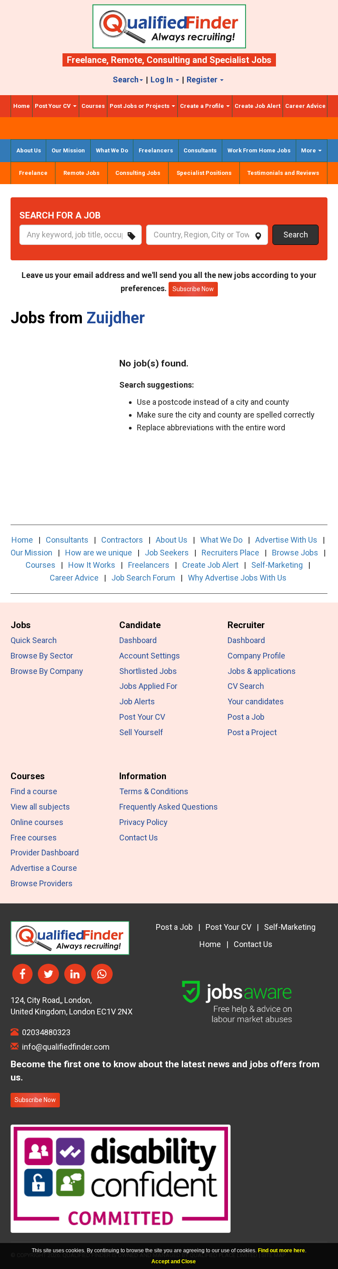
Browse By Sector (42, 655)
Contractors (122, 539)
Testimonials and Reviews (283, 173)
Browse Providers (42, 883)
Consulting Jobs (137, 173)
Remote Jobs (81, 173)
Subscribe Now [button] (193, 288)
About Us (28, 150)
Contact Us (138, 837)
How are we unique (98, 552)
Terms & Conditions (153, 791)
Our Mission (68, 150)
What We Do (112, 150)
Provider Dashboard (45, 852)
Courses (93, 106)
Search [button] (126, 79)
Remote (126, 60)
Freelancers (156, 150)
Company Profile (256, 655)
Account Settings (149, 655)
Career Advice (305, 106)
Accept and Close (173, 1261)
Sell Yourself (141, 732)
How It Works (91, 565)
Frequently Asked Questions (168, 806)
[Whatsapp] (102, 974)
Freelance (87, 60)
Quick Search (34, 640)
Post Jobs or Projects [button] (140, 106)
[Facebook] (22, 974)
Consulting (168, 60)
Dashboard (138, 640)
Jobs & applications (262, 671)
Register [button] (203, 79)
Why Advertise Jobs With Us (237, 577)
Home (21, 106)
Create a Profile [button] (202, 106)
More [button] (309, 150)
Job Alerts (137, 701)
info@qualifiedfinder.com (64, 1046)
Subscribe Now (35, 1099)
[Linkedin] (75, 974)
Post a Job (246, 716)
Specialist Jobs (240, 60)
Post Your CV (142, 716)
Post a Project (252, 732)
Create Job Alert (257, 106)
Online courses (37, 822)
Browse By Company (47, 671)
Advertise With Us (286, 539)
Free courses (34, 837)
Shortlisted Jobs (148, 671)
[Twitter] (48, 974)
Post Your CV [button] (53, 106)
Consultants (200, 150)
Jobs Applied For (148, 686)
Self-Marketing (277, 565)
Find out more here (281, 1250)
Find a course (34, 791)
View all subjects (40, 806)
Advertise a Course (44, 868)
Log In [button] (163, 79)
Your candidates (256, 701)
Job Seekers (167, 552)
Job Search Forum (143, 577)
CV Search (246, 686)
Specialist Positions (203, 173)
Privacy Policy (143, 822)
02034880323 (44, 1032)
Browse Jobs (295, 552)
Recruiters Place (230, 552)
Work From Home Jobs (259, 150)
